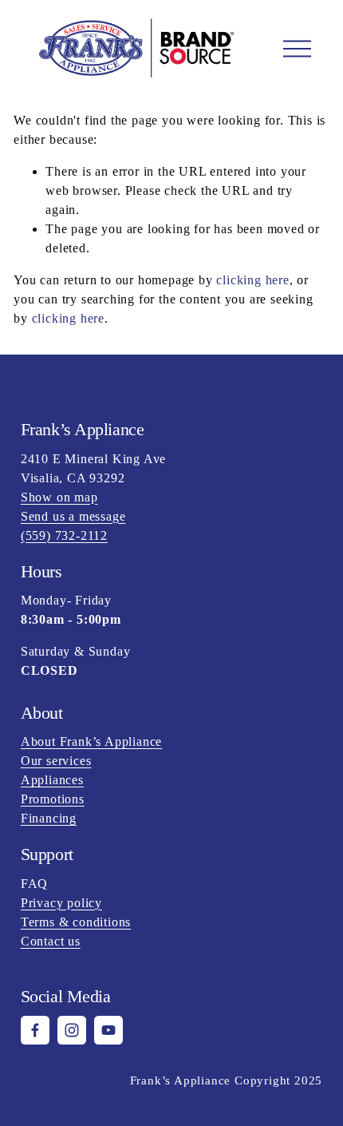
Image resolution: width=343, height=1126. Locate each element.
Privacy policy (61, 903)
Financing (49, 818)
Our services (56, 760)
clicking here (252, 280)
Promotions (53, 799)
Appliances (52, 780)
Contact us (51, 941)
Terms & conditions (76, 922)
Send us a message (73, 516)
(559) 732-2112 (64, 535)
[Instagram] (71, 1030)
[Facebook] (35, 1030)
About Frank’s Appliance (91, 741)
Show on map (59, 497)
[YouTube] (108, 1030)
